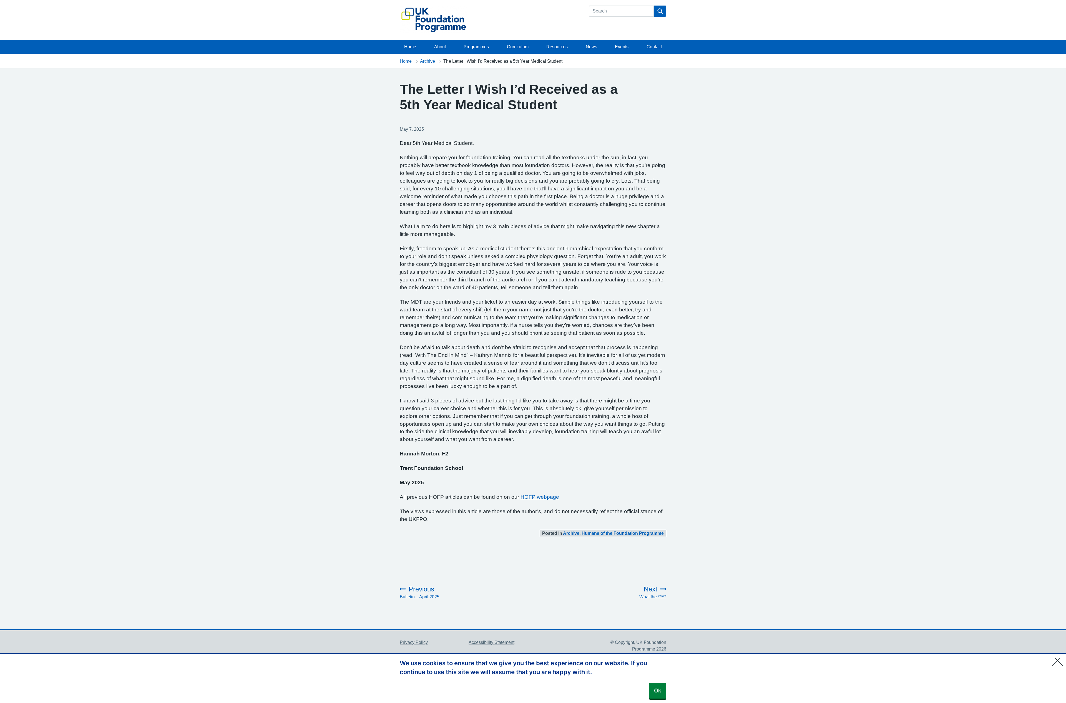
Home (410, 46)
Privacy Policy (414, 642)
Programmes (476, 46)
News (591, 46)
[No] (1059, 658)
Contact (654, 46)
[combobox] (621, 11)
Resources (557, 46)
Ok (657, 690)
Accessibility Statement (491, 642)
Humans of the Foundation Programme (623, 533)
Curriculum (518, 46)
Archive (427, 61)
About (440, 46)
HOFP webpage (540, 497)
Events (621, 46)
